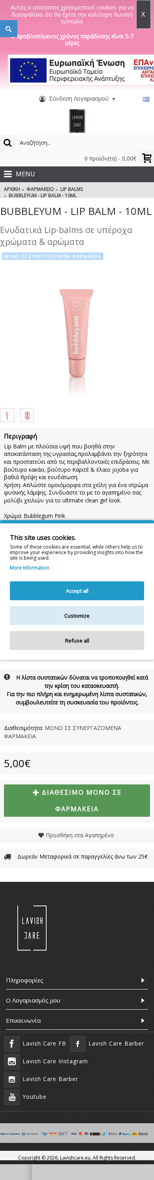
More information (29, 568)
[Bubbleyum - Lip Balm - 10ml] (77, 327)
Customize (77, 615)
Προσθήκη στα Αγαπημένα (80, 835)
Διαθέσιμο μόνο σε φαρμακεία (82, 800)
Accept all (77, 590)
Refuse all (77, 640)
